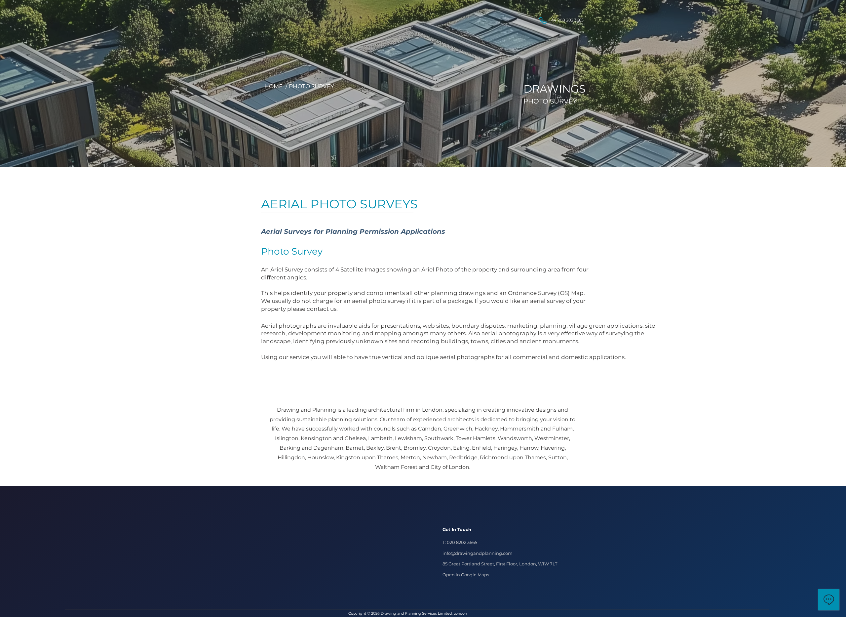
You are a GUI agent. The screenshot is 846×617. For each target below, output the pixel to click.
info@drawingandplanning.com (477, 553)
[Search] (578, 27)
